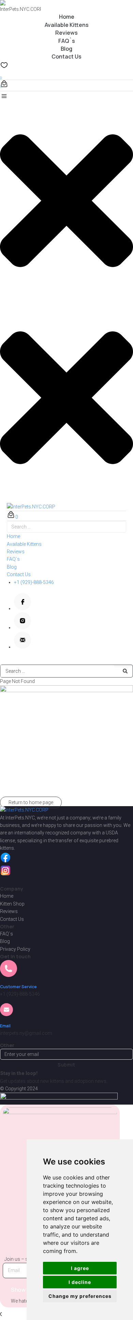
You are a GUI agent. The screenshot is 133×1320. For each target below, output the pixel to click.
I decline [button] (80, 1282)
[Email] (6, 1012)
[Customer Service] (8, 973)
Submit (66, 1064)
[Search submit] (125, 671)
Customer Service (18, 987)
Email (5, 1026)
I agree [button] (80, 1268)
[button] (66, 196)
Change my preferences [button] (80, 1296)
